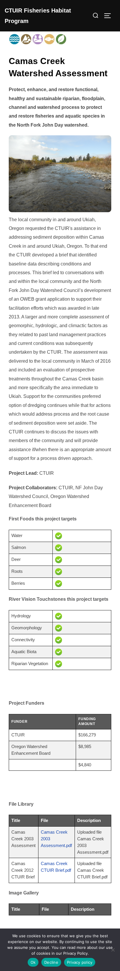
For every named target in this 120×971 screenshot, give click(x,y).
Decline (51, 962)
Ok (33, 962)
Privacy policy (80, 962)
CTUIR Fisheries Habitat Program (38, 15)
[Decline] (113, 950)
